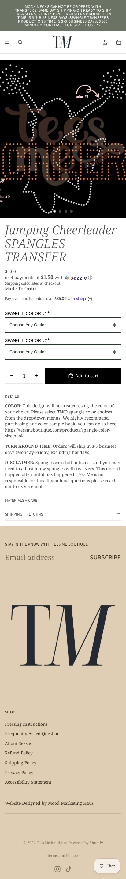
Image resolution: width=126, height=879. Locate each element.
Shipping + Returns (24, 513)
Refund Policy (19, 753)
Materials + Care (21, 500)
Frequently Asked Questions (33, 733)
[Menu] (7, 42)
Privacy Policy (19, 772)
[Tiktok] (68, 869)
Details (12, 396)
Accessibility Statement (28, 782)
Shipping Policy (20, 763)
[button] (63, 277)
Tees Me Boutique (52, 842)
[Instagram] (57, 869)
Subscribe (105, 557)
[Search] (20, 42)
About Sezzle (18, 743)
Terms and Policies (63, 855)
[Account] (105, 42)
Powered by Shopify (86, 842)
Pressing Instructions (26, 724)
